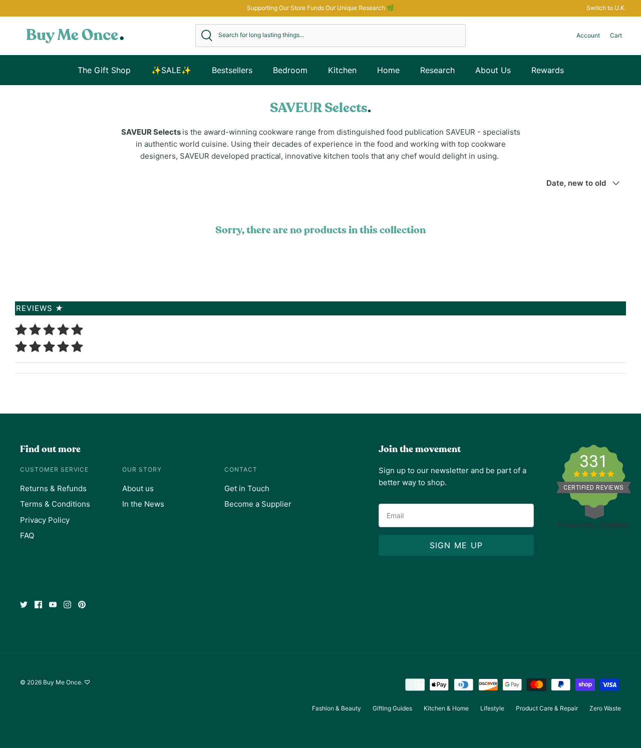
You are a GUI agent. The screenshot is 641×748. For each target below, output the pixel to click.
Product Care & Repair (547, 708)
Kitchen (342, 70)
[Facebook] (38, 604)
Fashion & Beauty (336, 708)
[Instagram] (67, 604)
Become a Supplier (257, 504)
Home (388, 70)
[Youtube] (53, 604)
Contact (240, 469)
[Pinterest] (82, 604)
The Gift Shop (104, 70)
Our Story (142, 469)
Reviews (40, 308)
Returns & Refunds (53, 488)
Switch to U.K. (606, 8)
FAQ (27, 535)
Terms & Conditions (55, 504)
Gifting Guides (392, 708)
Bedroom (290, 70)
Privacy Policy (45, 520)
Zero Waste (605, 708)
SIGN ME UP (456, 545)
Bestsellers (232, 70)
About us (138, 488)
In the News (143, 504)
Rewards (547, 70)
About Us (493, 70)
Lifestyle (492, 708)
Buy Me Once (62, 682)
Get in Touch (246, 488)
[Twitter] (24, 604)
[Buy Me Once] (75, 36)
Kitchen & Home (446, 708)
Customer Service (54, 469)
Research (437, 70)
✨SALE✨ (171, 70)
